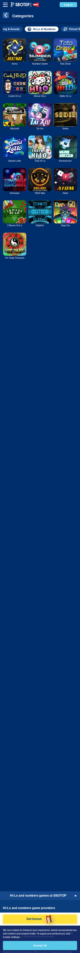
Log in (68, 4)
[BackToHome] (6, 15)
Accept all (40, 945)
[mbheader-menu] (5, 5)
